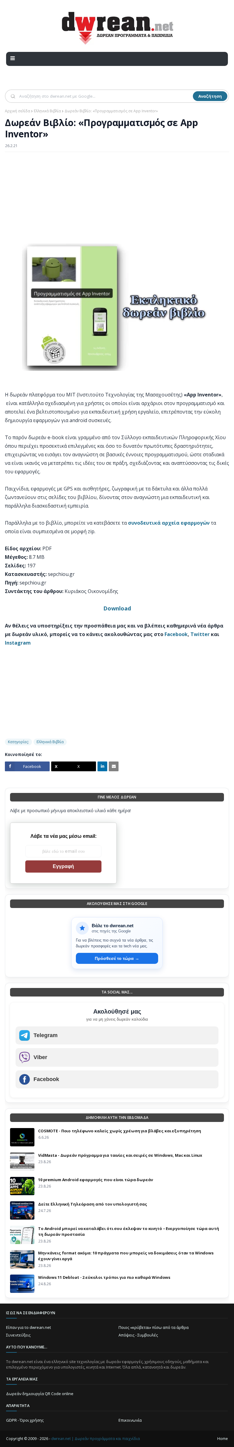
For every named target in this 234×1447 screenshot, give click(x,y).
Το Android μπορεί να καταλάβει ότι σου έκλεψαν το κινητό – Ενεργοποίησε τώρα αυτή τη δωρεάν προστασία (128, 1231)
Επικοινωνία (130, 1420)
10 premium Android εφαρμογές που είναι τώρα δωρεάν (95, 1179)
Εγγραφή (63, 866)
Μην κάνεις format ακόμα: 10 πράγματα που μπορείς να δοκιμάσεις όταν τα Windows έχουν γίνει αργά (126, 1256)
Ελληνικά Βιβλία (47, 111)
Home (222, 1438)
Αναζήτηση (210, 96)
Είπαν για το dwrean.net (28, 1327)
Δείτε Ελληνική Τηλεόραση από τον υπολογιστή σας (92, 1204)
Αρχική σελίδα (17, 111)
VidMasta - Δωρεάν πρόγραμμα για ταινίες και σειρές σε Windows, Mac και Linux (120, 1155)
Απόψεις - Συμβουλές (138, 1335)
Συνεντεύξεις (18, 1335)
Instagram (18, 642)
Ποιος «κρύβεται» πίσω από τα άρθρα (154, 1327)
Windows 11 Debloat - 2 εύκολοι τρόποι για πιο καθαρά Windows (104, 1277)
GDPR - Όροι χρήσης (25, 1420)
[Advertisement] (117, 201)
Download (117, 608)
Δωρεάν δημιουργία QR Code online (39, 1393)
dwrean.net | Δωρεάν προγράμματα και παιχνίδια (95, 1438)
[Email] (114, 766)
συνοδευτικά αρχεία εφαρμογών (169, 522)
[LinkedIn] (102, 766)
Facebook (176, 634)
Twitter (200, 634)
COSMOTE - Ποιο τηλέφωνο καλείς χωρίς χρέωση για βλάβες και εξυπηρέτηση (119, 1131)
